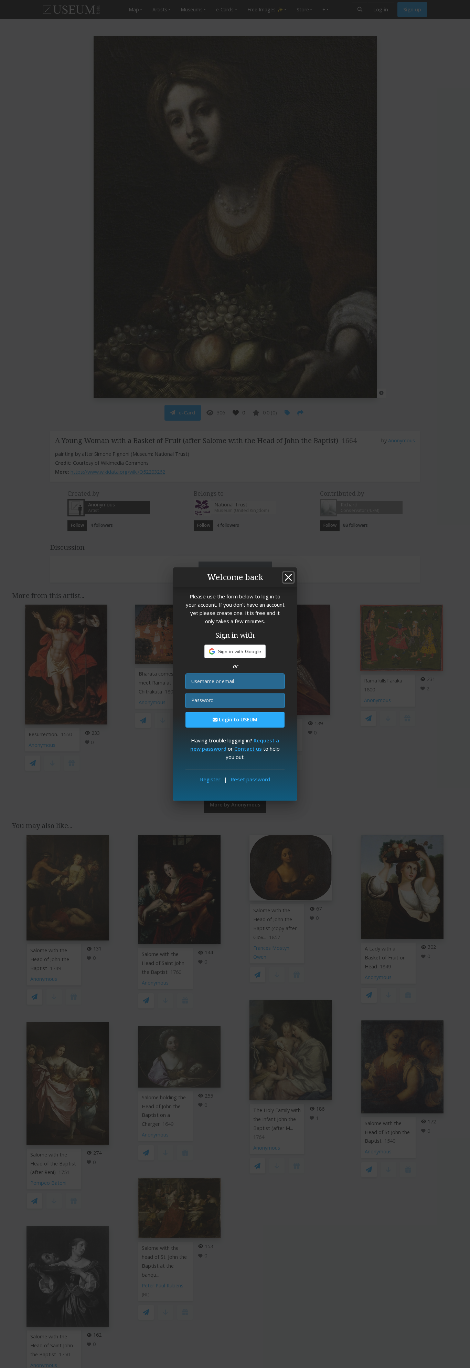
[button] (235, 651)
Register (210, 779)
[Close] (288, 577)
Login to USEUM (237, 719)
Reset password (250, 779)
